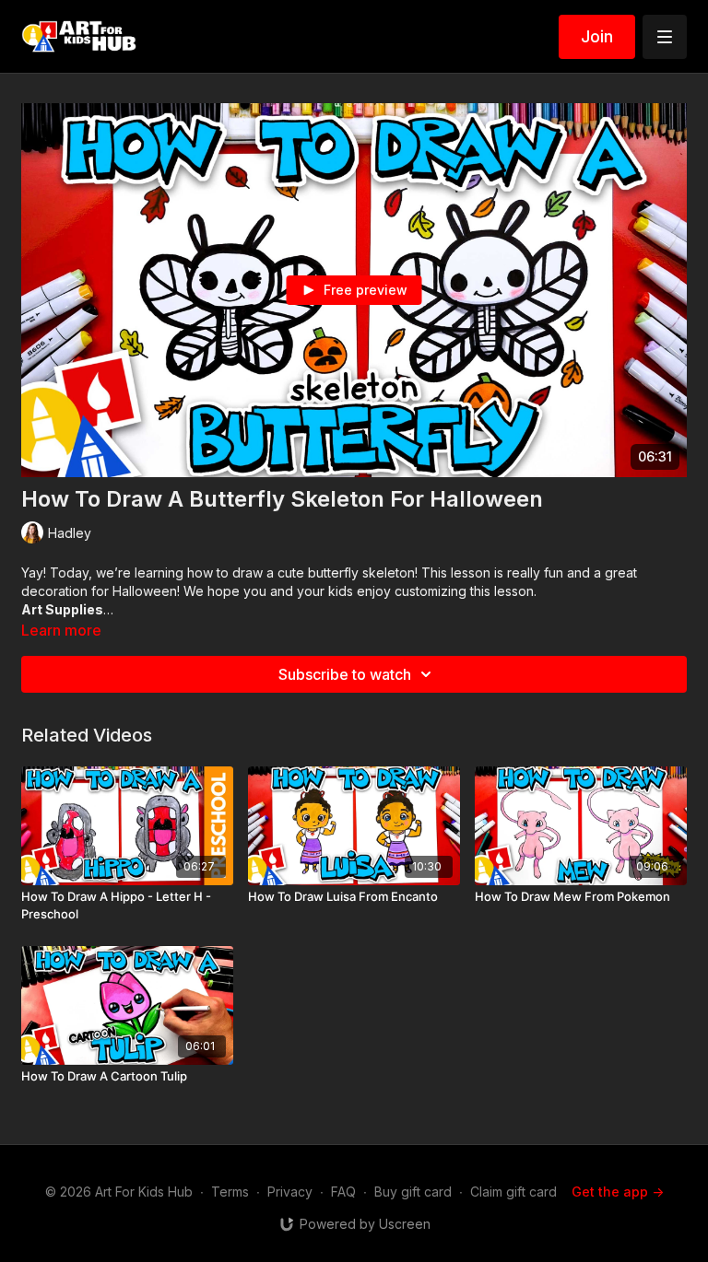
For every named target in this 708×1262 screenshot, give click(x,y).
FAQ (343, 1191)
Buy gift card (413, 1191)
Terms (230, 1191)
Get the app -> (618, 1191)
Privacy (290, 1191)
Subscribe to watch (344, 674)
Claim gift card (513, 1191)
